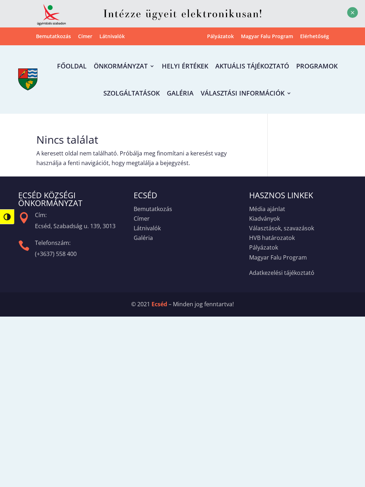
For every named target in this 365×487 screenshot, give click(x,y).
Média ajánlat (267, 209)
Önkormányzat (121, 66)
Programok (317, 66)
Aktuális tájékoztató (252, 66)
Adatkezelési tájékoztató (281, 273)
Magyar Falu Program (267, 37)
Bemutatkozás (53, 37)
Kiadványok (264, 218)
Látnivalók (112, 37)
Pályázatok (220, 37)
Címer (85, 37)
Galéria (180, 93)
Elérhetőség (314, 37)
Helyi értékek (185, 66)
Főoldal (72, 66)
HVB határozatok (272, 238)
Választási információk (242, 93)
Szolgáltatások (131, 93)
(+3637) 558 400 (56, 254)
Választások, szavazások (281, 228)
